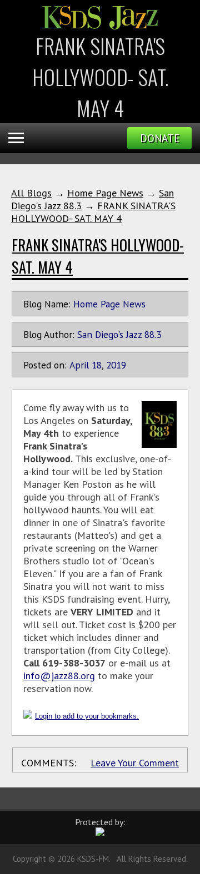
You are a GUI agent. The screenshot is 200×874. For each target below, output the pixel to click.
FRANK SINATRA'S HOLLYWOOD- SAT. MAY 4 (93, 212)
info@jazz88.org (59, 675)
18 (97, 364)
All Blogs (31, 192)
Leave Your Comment (135, 762)
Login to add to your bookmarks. (87, 716)
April (79, 364)
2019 (116, 364)
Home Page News (105, 192)
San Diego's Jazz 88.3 (119, 334)
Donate (159, 138)
